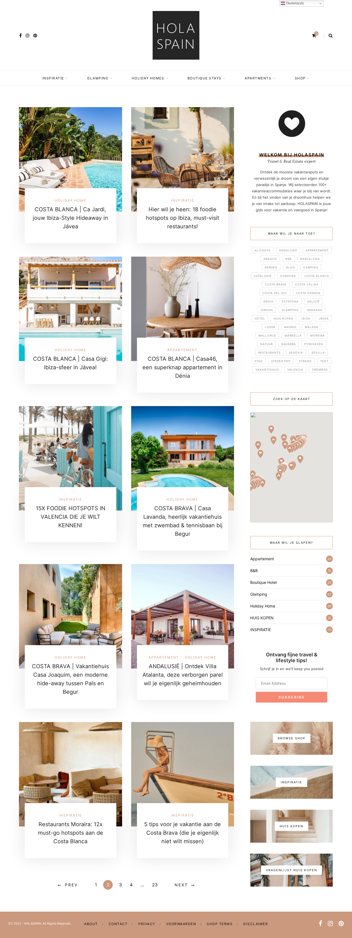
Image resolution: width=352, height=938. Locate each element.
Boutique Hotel (263, 582)
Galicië (313, 301)
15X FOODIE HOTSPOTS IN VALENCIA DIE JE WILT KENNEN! (70, 517)
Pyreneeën (313, 344)
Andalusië (288, 250)
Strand (305, 361)
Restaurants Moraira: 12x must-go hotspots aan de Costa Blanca (70, 833)
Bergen (271, 267)
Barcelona (310, 258)
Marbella (293, 335)
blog (290, 267)
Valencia (295, 369)
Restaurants (269, 352)
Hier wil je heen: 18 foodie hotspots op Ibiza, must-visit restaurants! (182, 218)
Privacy (146, 924)
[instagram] (27, 35)
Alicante (263, 250)
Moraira (317, 335)
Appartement (182, 350)
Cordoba (288, 275)
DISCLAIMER (255, 924)
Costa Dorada (308, 293)
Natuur (266, 344)
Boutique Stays (205, 78)
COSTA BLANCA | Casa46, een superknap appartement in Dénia (182, 367)
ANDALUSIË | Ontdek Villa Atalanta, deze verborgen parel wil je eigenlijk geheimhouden (182, 675)
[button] (262, 483)
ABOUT (91, 924)
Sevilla (318, 352)
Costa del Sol (274, 293)
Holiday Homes (148, 78)
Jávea (324, 318)
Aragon (270, 258)
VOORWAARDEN (181, 924)
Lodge (270, 327)
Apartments (258, 78)
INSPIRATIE (53, 78)
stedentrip (280, 361)
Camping (310, 267)
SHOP (300, 78)
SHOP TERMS (220, 924)
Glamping (97, 78)
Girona (267, 310)
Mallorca (267, 335)
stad (259, 361)
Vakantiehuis (267, 369)
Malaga (311, 327)
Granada (314, 310)
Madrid (290, 327)
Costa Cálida (306, 284)
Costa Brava (276, 284)
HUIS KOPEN (283, 318)
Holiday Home (70, 200)
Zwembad (320, 369)
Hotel (260, 318)
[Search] (331, 35)
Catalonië (263, 275)
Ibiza (306, 318)
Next (181, 885)
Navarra (288, 344)
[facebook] (20, 35)
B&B (288, 258)
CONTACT (118, 924)
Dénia (268, 301)
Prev (71, 885)
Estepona (290, 301)
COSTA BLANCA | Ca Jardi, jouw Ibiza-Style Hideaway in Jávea (70, 218)
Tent (324, 361)
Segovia (296, 352)
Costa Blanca (316, 275)
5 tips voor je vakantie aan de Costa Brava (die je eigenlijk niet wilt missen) (182, 833)
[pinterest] (35, 35)
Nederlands (294, 3)
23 (155, 884)
